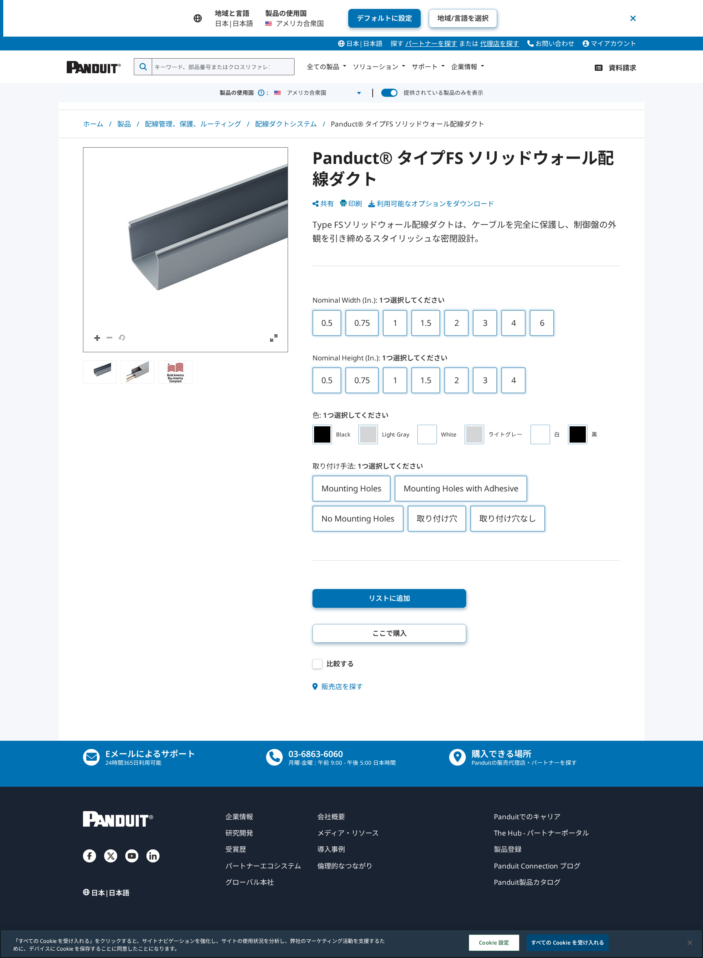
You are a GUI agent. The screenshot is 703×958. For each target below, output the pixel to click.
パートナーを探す (431, 43)
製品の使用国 (244, 92)
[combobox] (222, 67)
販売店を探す (341, 686)
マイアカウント (612, 43)
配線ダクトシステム (286, 124)
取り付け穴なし (507, 518)
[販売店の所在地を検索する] (457, 757)
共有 (327, 203)
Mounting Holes (351, 488)
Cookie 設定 (494, 942)
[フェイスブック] (89, 864)
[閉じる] (690, 942)
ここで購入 (389, 633)
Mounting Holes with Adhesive (461, 488)
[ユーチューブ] (131, 864)
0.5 (326, 322)
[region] (351, 943)
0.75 (362, 322)
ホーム (93, 124)
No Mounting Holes (358, 518)
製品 (124, 124)
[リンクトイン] (152, 864)
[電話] (274, 757)
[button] (185, 250)
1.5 (425, 322)
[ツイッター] (110, 864)
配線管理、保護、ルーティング (193, 124)
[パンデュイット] (94, 65)
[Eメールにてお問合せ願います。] (91, 757)
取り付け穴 (437, 518)
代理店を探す (499, 43)
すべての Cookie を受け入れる (567, 942)
